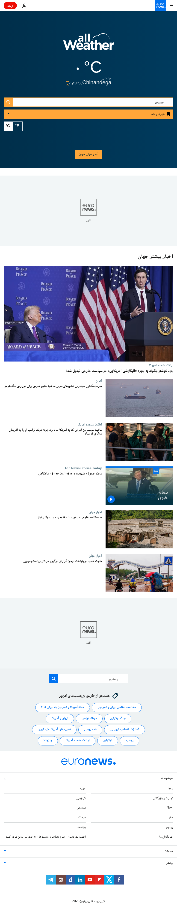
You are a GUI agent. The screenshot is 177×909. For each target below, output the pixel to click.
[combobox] (88, 102)
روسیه (129, 741)
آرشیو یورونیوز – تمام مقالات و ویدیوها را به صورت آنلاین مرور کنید (46, 837)
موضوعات (167, 778)
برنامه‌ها (81, 827)
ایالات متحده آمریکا (77, 741)
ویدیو (169, 827)
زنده (10, 5)
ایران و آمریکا (59, 718)
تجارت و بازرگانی (163, 798)
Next (170, 808)
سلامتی (81, 808)
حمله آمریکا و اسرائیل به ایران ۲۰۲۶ (62, 707)
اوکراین (107, 741)
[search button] (8, 102)
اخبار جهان (95, 512)
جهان (83, 788)
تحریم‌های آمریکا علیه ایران (54, 730)
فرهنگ (82, 817)
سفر (171, 817)
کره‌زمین (81, 798)
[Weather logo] (88, 44)
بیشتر (169, 863)
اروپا (170, 788)
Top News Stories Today (83, 468)
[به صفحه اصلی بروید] (160, 5)
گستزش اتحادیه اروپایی (124, 730)
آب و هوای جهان (88, 154)
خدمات (169, 851)
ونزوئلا (48, 741)
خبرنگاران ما (166, 837)
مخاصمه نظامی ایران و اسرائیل (116, 707)
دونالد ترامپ (89, 718)
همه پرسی (90, 730)
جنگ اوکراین (118, 718)
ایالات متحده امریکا (161, 365)
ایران (99, 381)
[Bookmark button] (66, 83)
